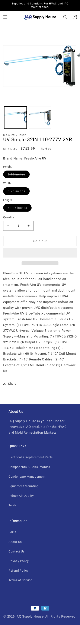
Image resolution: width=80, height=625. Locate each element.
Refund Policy (18, 570)
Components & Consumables (29, 467)
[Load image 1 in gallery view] (15, 118)
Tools (12, 505)
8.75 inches (19, 192)
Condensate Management (27, 476)
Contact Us (17, 551)
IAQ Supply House (30, 616)
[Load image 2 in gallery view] (40, 118)
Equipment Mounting (24, 486)
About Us (15, 542)
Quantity (8, 217)
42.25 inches (20, 209)
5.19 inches (19, 175)
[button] (5, 17)
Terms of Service (20, 580)
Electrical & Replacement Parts (31, 457)
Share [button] (12, 383)
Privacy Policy (19, 561)
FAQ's (12, 532)
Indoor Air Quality (21, 495)
